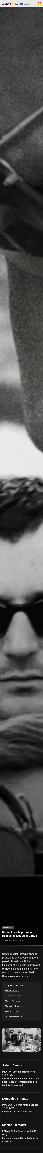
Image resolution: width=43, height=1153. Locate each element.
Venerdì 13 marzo (12, 1011)
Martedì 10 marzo (12, 1001)
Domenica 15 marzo (13, 1016)
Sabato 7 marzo (12, 991)
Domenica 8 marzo (13, 996)
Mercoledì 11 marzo (13, 1006)
